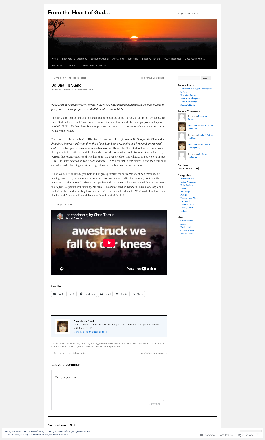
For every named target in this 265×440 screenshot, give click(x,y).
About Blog (118, 58)
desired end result (122, 343)
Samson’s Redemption (190, 98)
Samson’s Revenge (188, 101)
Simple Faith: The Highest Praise (68, 77)
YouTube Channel (100, 58)
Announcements (187, 178)
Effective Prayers (151, 58)
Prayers (183, 194)
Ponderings (185, 191)
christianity (107, 343)
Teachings (133, 58)
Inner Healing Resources (74, 58)
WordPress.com (187, 233)
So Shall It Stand (66, 85)
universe (73, 346)
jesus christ (148, 343)
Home (55, 58)
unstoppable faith (86, 346)
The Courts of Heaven (94, 65)
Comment (154, 403)
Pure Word (185, 201)
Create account (186, 220)
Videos (183, 210)
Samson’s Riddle (187, 104)
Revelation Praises (188, 95)
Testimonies (73, 65)
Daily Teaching (83, 343)
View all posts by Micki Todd (90, 331)
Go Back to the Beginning (199, 146)
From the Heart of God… (79, 12)
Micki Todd (87, 89)
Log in (183, 223)
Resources (57, 65)
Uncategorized (186, 207)
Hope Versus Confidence (153, 77)
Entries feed (185, 227)
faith (134, 343)
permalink (115, 346)
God (140, 343)
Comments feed (187, 230)
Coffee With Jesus (188, 181)
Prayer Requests (172, 58)
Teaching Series (187, 204)
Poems (183, 188)
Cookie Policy (63, 434)
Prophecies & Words (189, 197)
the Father (63, 346)
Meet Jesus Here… (195, 58)
